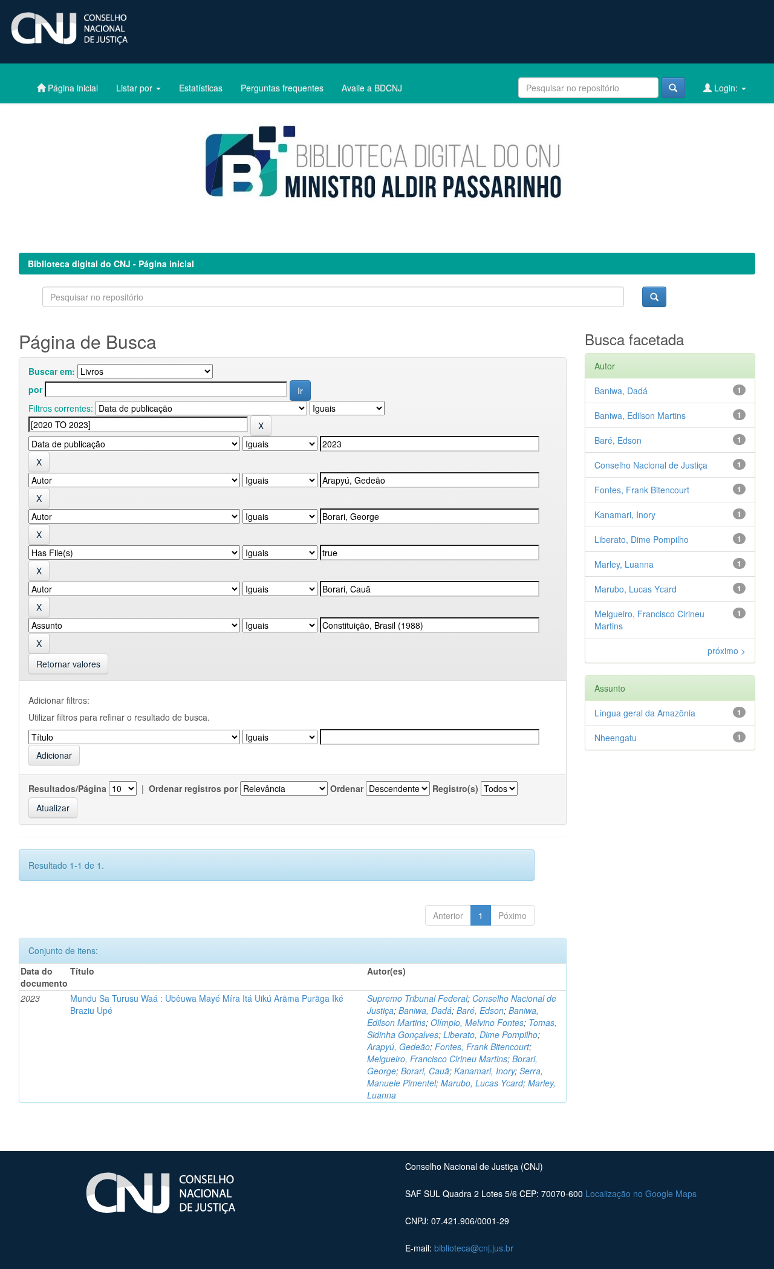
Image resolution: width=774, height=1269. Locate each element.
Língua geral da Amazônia (644, 713)
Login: (726, 88)
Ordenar (346, 788)
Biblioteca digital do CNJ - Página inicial (111, 264)
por (35, 389)
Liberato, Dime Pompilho (490, 1034)
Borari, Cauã (425, 1071)
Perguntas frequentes (282, 88)
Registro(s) (455, 788)
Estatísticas (201, 88)
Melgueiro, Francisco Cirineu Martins (437, 1059)
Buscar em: (51, 371)
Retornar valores (68, 664)
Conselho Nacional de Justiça (650, 465)
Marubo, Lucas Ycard (482, 1083)
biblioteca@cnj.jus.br (473, 1248)
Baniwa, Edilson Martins (640, 415)
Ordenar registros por (193, 788)
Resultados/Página (67, 788)
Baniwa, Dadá (425, 1010)
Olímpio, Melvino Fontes (477, 1022)
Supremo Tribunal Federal (417, 998)
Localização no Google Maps (641, 1193)
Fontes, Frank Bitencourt (482, 1046)
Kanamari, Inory (484, 1071)
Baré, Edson (480, 1010)
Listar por (135, 88)
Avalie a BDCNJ (372, 88)
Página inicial (71, 88)
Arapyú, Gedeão (398, 1046)
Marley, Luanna (624, 564)
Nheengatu (615, 738)
